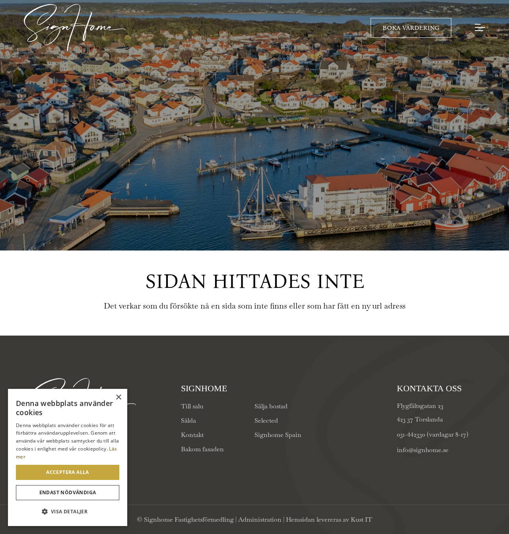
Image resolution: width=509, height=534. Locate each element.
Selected (266, 420)
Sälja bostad (271, 406)
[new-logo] (75, 28)
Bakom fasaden (202, 449)
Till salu (192, 406)
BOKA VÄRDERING (411, 27)
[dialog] (67, 457)
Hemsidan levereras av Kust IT (329, 519)
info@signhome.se (423, 450)
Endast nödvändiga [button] (67, 492)
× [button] (118, 397)
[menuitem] (482, 28)
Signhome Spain (277, 435)
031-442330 (411, 434)
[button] (67, 511)
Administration (260, 519)
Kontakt (192, 435)
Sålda (188, 420)
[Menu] (482, 27)
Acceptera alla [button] (67, 472)
